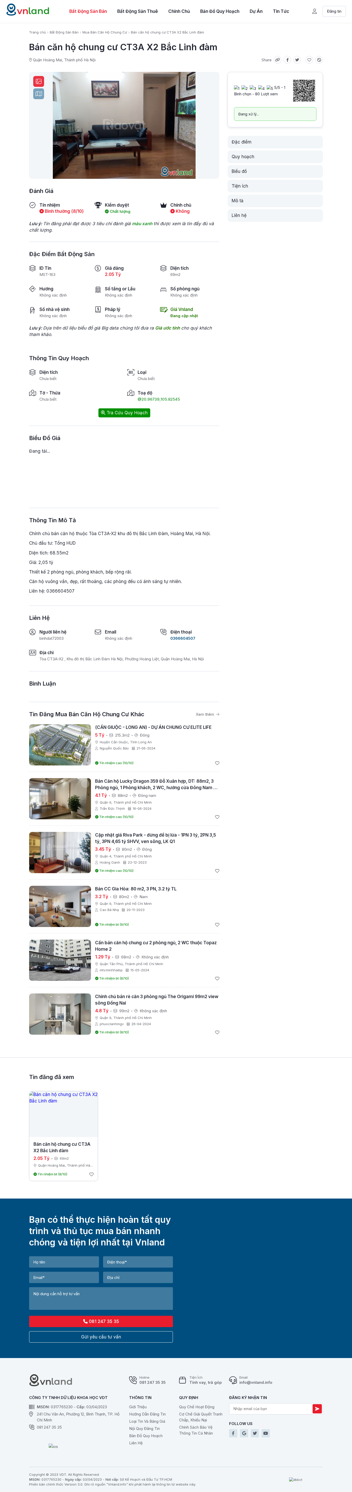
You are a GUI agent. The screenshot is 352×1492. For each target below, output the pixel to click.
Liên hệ (136, 1442)
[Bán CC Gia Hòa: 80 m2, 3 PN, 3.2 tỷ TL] (60, 906)
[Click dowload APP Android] (53, 1439)
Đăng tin (334, 11)
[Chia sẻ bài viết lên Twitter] (297, 60)
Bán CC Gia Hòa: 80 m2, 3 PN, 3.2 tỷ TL (136, 888)
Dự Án (256, 11)
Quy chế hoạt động (196, 1406)
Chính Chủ (179, 11)
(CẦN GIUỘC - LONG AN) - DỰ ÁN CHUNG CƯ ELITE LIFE (153, 727)
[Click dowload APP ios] (53, 1447)
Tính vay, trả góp (205, 1382)
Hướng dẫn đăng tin (147, 1414)
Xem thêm (205, 714)
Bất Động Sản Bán (88, 11)
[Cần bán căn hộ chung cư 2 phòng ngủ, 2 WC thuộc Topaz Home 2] (60, 960)
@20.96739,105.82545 (159, 399)
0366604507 (182, 638)
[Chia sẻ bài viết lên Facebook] (287, 60)
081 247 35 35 (103, 1321)
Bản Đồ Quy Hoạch (219, 11)
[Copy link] (277, 60)
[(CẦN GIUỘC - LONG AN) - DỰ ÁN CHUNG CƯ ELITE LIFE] (60, 744)
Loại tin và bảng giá (147, 1421)
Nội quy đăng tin (144, 1428)
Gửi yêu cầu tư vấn (101, 1336)
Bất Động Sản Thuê (137, 11)
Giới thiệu (138, 1406)
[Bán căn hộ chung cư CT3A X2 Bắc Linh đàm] (63, 1114)
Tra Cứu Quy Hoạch (126, 412)
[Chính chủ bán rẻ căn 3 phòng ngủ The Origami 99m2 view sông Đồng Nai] (60, 1014)
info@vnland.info (255, 1382)
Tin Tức (281, 11)
